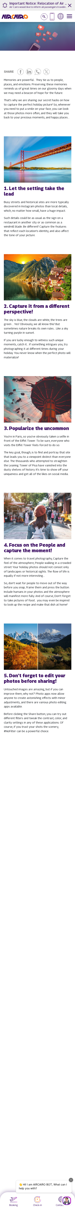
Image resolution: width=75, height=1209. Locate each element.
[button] (37, 178)
